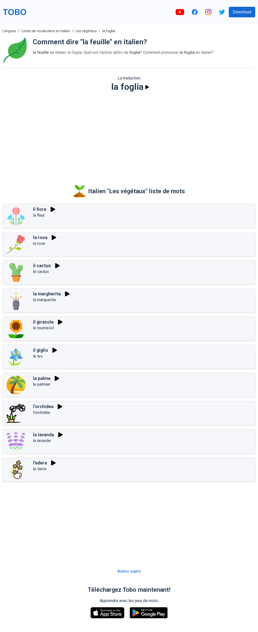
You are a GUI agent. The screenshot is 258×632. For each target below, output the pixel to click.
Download (242, 12)
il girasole (43, 322)
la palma (41, 378)
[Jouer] (147, 87)
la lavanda (43, 434)
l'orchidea (43, 406)
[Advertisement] (129, 135)
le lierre (39, 468)
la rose (39, 243)
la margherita (47, 293)
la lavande (42, 440)
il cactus (42, 265)
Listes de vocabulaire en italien (46, 31)
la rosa (40, 237)
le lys (38, 356)
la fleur (39, 215)
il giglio (40, 350)
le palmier (41, 384)
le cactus (41, 271)
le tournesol (43, 328)
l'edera (40, 462)
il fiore (39, 209)
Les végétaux (86, 31)
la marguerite (44, 299)
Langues (9, 31)
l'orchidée (41, 412)
